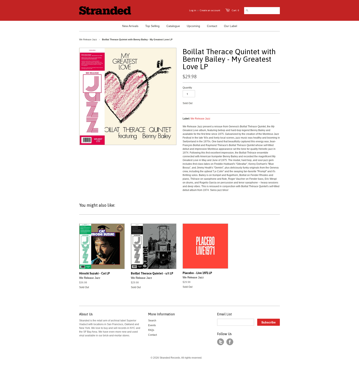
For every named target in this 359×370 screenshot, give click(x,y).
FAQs (151, 330)
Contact (152, 334)
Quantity (187, 87)
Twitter (220, 341)
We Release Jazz (88, 39)
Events (152, 325)
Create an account (210, 10)
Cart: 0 (235, 10)
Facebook (229, 341)
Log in (192, 10)
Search (152, 320)
